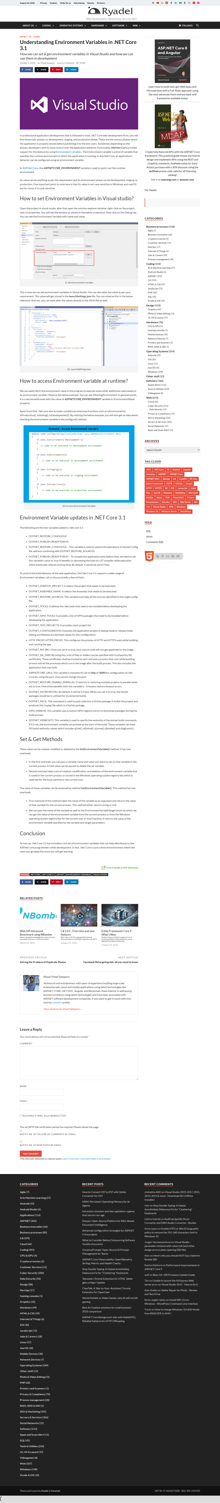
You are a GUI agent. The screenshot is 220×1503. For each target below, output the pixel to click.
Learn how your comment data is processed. (86, 1158)
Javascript (182, 488)
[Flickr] (198, 3)
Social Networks (156, 426)
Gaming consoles (156, 330)
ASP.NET (23, 36)
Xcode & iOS (154, 300)
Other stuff (152, 376)
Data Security (155, 409)
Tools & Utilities (155, 389)
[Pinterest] (194, 3)
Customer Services (157, 242)
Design (150, 305)
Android (152, 355)
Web (135, 25)
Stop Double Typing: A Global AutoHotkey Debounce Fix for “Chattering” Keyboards (168, 1209)
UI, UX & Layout (155, 317)
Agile (150, 230)
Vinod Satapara (47, 63)
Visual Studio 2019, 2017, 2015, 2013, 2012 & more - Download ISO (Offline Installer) (172, 1195)
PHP (150, 292)
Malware (168, 493)
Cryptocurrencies (157, 238)
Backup (166, 479)
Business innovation (158, 234)
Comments (154, 541)
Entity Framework (154, 483)
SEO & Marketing (156, 417)
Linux (150, 363)
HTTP (149, 488)
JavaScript (153, 288)
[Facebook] (171, 3)
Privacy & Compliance (159, 413)
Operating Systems (71, 25)
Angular (187, 469)
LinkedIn (57, 1002)
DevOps (152, 247)
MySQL (149, 497)
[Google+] (162, 3)
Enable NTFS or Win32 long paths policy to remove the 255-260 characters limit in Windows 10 (171, 1232)
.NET (148, 469)
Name (24, 1086)
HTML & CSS (154, 284)
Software (118, 25)
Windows (152, 371)
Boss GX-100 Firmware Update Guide (174, 1274)
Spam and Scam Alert (158, 430)
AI (168, 469)
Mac (148, 493)
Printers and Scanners (159, 342)
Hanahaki (55, 1490)
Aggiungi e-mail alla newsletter (44, 1115)
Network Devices (156, 338)
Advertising (79, 3)
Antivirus (150, 474)
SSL (195, 502)
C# (30, 36)
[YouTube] (158, 3)
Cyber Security (155, 405)
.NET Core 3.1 (48, 874)
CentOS (183, 479)
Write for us (65, 3)
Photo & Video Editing (159, 313)
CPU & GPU (154, 326)
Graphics (152, 309)
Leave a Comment (65, 63)
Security (166, 502)
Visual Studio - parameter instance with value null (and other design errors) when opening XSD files (169, 1245)
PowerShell (178, 497)
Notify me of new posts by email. (41, 1145)
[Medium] (180, 3)
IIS (166, 488)
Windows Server (169, 511)
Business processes (157, 226)
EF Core (193, 479)
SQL (150, 296)
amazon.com (187, 179)
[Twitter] (153, 3)
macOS (151, 367)
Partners (101, 3)
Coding (46, 25)
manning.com (168, 179)
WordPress (185, 511)
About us (28, 25)
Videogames (154, 393)
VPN (171, 506)
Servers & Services (157, 421)
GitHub (179, 483)
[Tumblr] (185, 3)
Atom (149, 536)
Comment (27, 1043)
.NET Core (35, 874)
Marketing (180, 493)
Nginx (159, 497)
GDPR (169, 483)
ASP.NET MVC (153, 479)
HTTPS (158, 488)
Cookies (53, 3)
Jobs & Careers (155, 255)
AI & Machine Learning (159, 267)
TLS (148, 506)
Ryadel (44, 1490)
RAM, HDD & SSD (157, 346)
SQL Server (185, 502)
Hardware (97, 25)
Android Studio (155, 272)
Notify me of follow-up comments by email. (48, 1134)
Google (189, 483)
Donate (90, 3)
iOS (149, 359)
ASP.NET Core (176, 474)
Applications (154, 384)
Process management (158, 259)
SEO (175, 502)
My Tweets (151, 189)
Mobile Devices (155, 334)
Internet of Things (157, 251)
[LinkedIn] (176, 3)
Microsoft (193, 493)
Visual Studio (100, 874)
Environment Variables (78, 874)
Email (24, 1101)
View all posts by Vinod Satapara (62, 1008)
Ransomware (152, 502)
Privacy (43, 3)
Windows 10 (152, 511)
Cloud (151, 401)
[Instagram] (189, 3)
